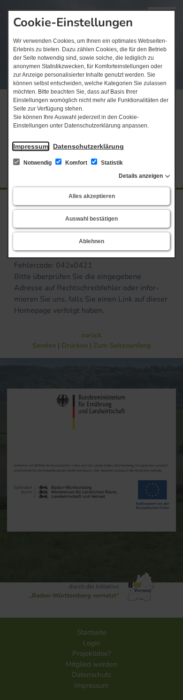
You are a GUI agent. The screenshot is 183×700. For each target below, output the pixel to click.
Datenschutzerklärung (88, 146)
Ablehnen (91, 241)
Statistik (111, 162)
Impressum (30, 146)
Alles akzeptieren (92, 196)
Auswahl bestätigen (91, 218)
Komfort (76, 162)
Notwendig (37, 162)
